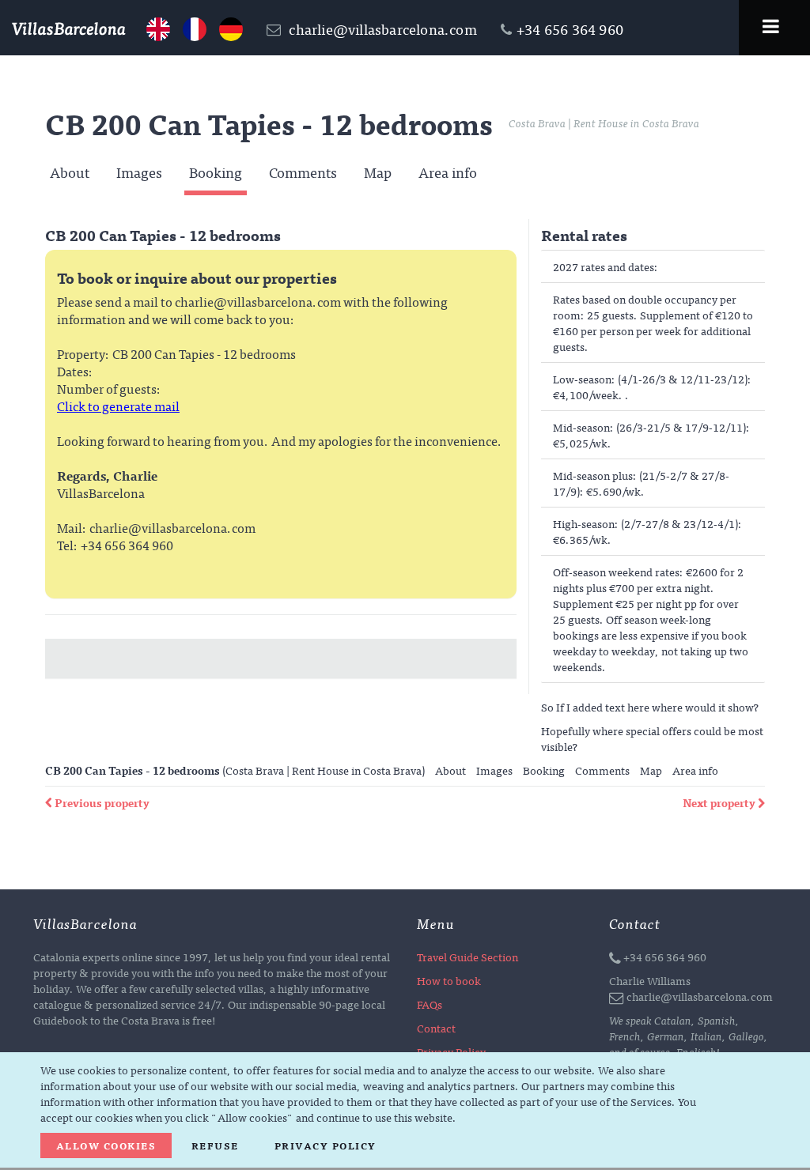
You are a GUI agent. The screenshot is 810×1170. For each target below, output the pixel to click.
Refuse (215, 1145)
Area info (447, 172)
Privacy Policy (325, 1145)
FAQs (429, 1004)
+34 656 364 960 (664, 956)
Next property (720, 802)
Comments (303, 172)
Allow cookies (106, 1145)
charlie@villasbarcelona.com (381, 28)
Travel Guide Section (467, 956)
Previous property (102, 802)
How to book (449, 980)
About (69, 172)
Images (139, 172)
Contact (436, 1027)
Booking (215, 172)
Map (378, 172)
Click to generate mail (118, 405)
